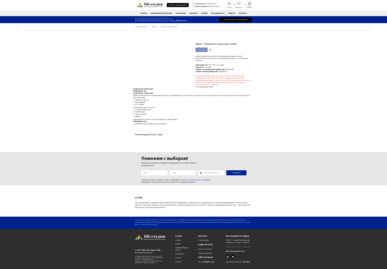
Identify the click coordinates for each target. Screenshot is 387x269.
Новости (231, 13)
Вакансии (193, 13)
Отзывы (204, 13)
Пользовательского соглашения (199, 180)
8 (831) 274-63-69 (214, 6)
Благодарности (218, 13)
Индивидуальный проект (161, 13)
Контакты (243, 13)
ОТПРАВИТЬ (236, 173)
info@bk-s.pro (208, 262)
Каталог (178, 244)
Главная (143, 13)
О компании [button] (181, 13)
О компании (179, 254)
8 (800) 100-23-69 (211, 4)
